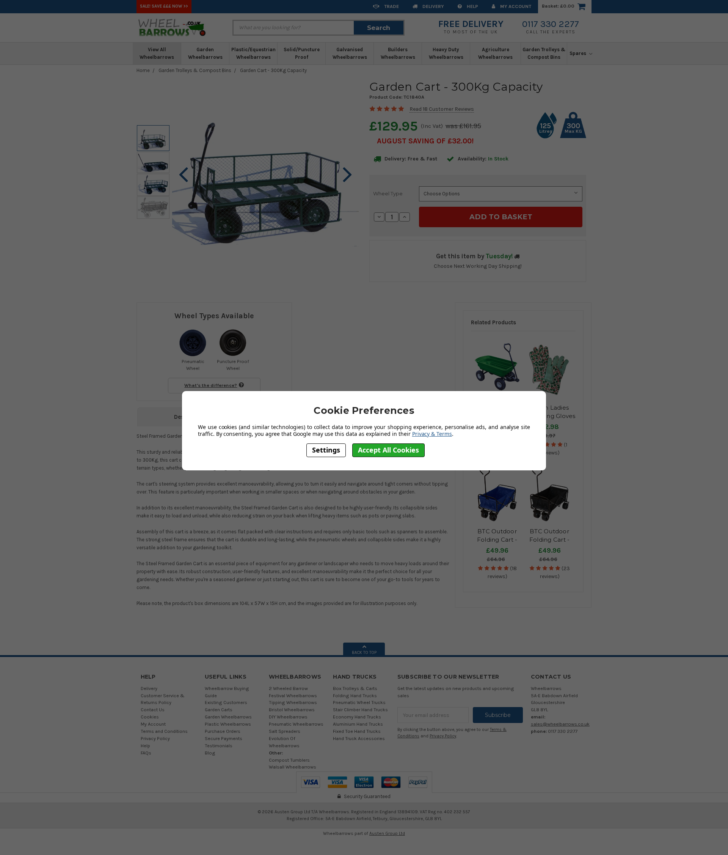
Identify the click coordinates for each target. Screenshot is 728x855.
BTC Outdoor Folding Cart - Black (549, 540)
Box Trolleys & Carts (355, 688)
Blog (210, 753)
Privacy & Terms (432, 433)
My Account (515, 6)
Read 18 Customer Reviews (442, 109)
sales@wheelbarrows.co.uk (560, 724)
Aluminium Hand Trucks (358, 724)
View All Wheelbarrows (157, 53)
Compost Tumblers (289, 760)
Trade (391, 6)
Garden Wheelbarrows (205, 53)
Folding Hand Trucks (355, 695)
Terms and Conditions (164, 731)
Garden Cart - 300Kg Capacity (273, 70)
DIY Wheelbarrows (288, 717)
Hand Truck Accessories (359, 738)
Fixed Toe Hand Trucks (357, 731)
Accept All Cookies (388, 449)
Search (378, 27)
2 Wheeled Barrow (288, 688)
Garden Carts (218, 709)
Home (143, 70)
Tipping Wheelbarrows (293, 702)
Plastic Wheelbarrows (228, 724)
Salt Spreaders (284, 731)
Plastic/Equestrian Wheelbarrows (253, 53)
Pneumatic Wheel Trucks (359, 702)
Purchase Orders (222, 731)
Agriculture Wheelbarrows (495, 53)
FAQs (146, 753)
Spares (578, 53)
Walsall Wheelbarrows (292, 767)
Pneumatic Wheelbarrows (296, 724)
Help (472, 6)
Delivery (432, 6)
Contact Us (153, 709)
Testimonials (218, 745)
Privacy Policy (155, 738)
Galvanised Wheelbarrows (350, 53)
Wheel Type (388, 193)
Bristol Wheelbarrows (292, 709)
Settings (326, 449)
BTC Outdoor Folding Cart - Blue (497, 540)
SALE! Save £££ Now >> (164, 6)
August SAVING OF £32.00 (424, 141)
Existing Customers (226, 702)
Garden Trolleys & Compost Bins (543, 53)
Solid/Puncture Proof (302, 53)
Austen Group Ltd (387, 833)
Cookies (150, 717)
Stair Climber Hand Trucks (360, 709)
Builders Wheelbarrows (398, 53)
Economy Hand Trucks (357, 717)
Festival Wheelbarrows (293, 695)
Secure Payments (223, 738)
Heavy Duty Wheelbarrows (446, 53)
